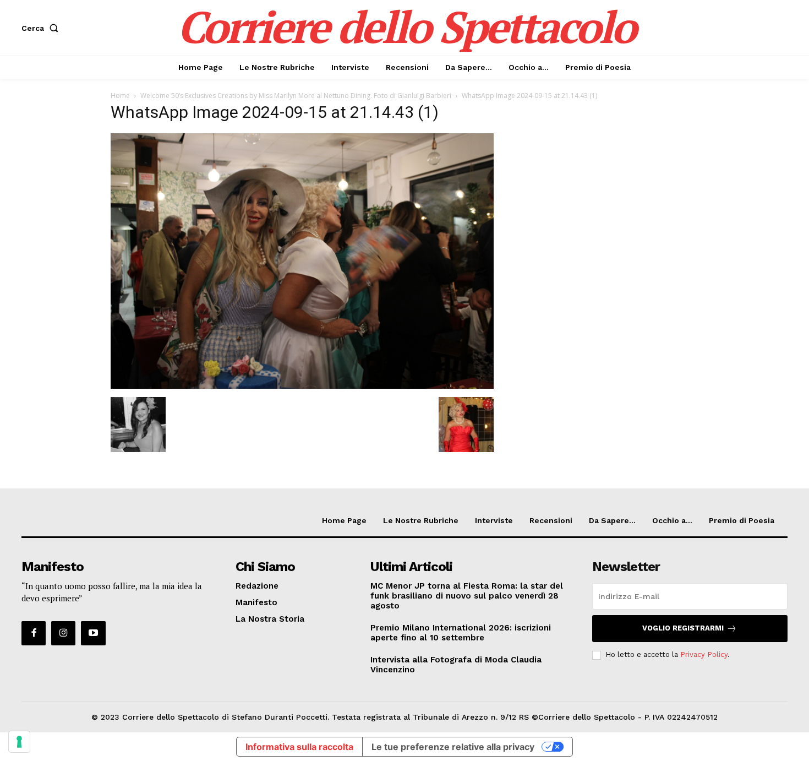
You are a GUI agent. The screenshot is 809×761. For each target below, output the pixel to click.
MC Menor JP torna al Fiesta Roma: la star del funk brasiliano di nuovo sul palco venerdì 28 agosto (466, 596)
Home (120, 95)
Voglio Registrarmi (683, 628)
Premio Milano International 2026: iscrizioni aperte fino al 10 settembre (460, 633)
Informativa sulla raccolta (299, 746)
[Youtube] (93, 633)
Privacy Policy (704, 654)
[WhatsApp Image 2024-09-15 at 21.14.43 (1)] (302, 385)
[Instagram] (63, 633)
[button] (42, 28)
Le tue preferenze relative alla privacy (452, 746)
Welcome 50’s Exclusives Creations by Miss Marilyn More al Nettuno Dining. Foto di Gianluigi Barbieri (295, 95)
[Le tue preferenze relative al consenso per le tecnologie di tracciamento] (19, 741)
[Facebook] (33, 633)
